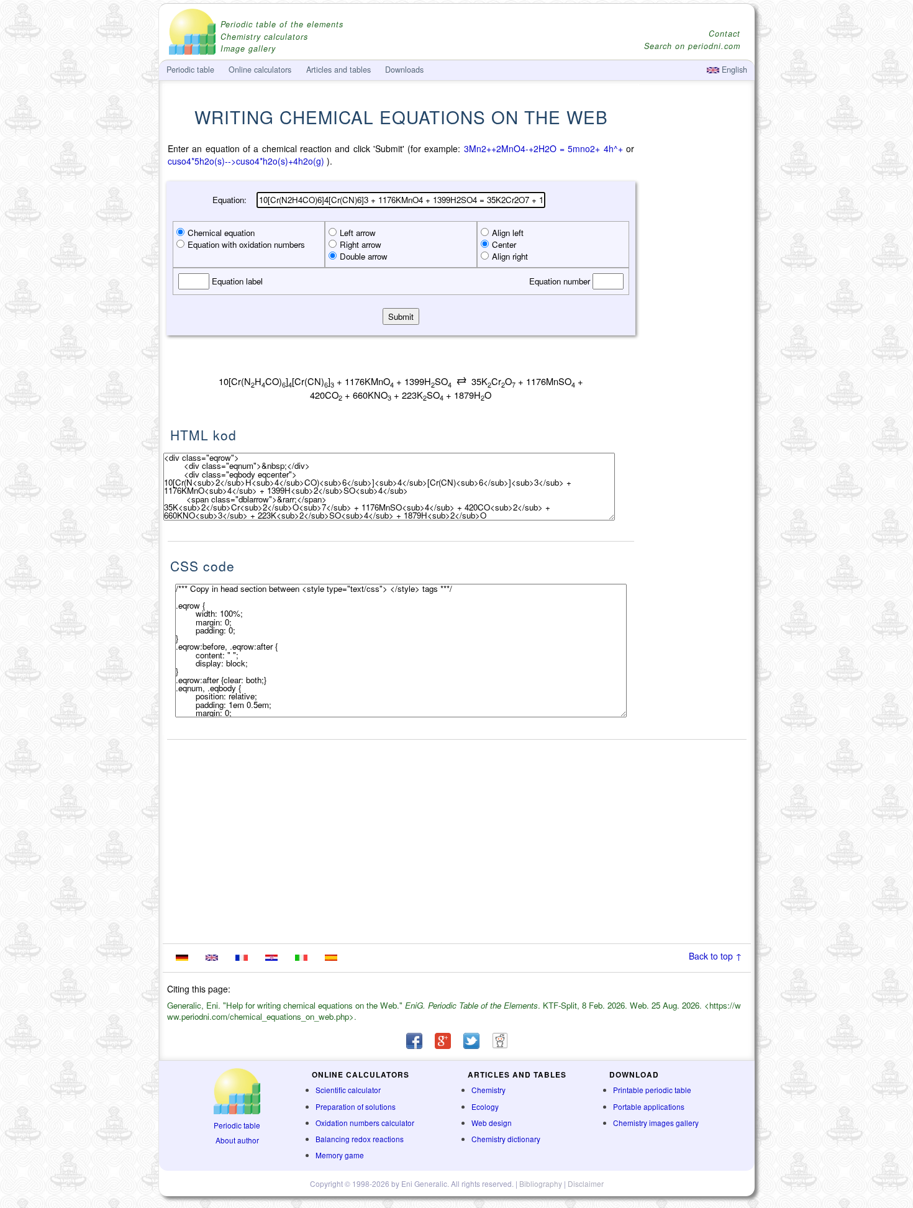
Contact (724, 34)
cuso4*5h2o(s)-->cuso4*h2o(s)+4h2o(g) (246, 161)
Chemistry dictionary (505, 1138)
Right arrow (360, 244)
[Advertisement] (695, 333)
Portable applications (648, 1106)
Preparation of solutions (356, 1106)
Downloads (404, 69)
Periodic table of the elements (281, 24)
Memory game (340, 1155)
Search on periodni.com (692, 46)
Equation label (236, 281)
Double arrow (364, 256)
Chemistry (488, 1089)
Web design (491, 1122)
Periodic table (237, 1125)
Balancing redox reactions (360, 1138)
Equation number (561, 281)
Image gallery (248, 48)
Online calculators (260, 69)
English (733, 69)
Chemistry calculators (264, 37)
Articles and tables (338, 69)
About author (237, 1140)
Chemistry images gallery (656, 1122)
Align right (510, 256)
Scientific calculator (348, 1089)
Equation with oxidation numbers (246, 244)
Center (504, 244)
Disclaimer (586, 1183)
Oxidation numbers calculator (365, 1122)
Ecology (485, 1106)
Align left (508, 232)
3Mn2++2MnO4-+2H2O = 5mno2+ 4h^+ (543, 148)
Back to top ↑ (715, 956)
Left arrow (358, 232)
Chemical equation (221, 232)
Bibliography (540, 1183)
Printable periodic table (652, 1089)
